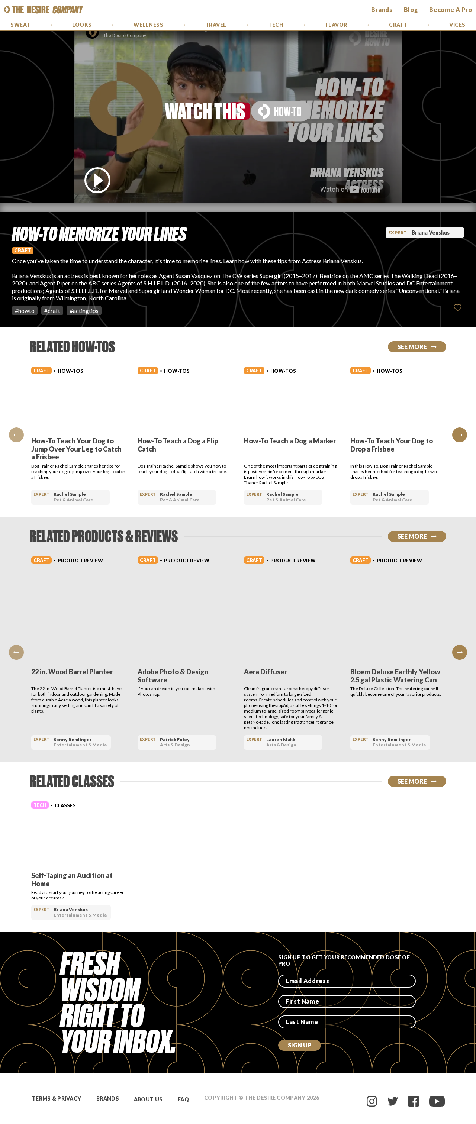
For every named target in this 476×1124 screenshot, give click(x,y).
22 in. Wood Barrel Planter (72, 672)
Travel (215, 25)
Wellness (148, 25)
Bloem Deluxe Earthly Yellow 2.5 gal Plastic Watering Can (395, 676)
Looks (82, 25)
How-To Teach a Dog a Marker (290, 441)
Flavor (336, 25)
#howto (25, 310)
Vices (457, 25)
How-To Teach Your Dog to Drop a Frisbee (391, 445)
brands (382, 9)
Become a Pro (450, 9)
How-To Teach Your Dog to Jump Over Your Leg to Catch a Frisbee (76, 449)
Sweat (20, 25)
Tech (275, 25)
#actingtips (84, 310)
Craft (398, 25)
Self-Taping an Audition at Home (72, 879)
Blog (411, 9)
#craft (52, 310)
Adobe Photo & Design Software (173, 676)
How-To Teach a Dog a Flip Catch (178, 445)
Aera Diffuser (265, 672)
